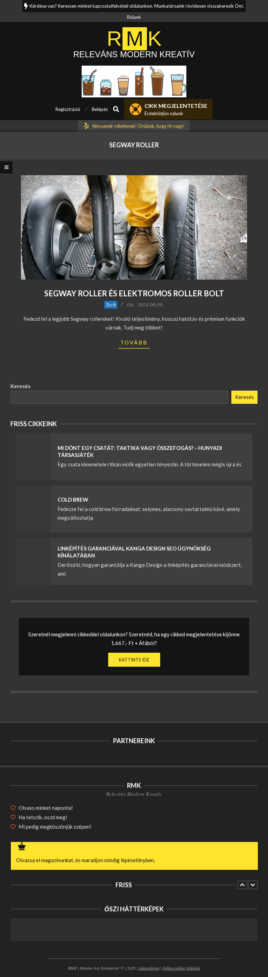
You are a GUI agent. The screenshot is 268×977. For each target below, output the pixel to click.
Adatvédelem (149, 968)
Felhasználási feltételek (181, 968)
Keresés (20, 386)
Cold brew (73, 499)
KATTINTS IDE (134, 660)
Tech (111, 304)
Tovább (134, 342)
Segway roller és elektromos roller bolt (134, 293)
